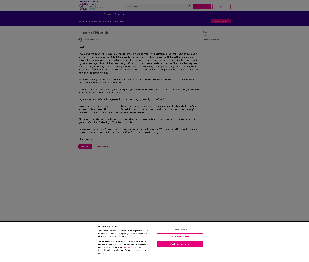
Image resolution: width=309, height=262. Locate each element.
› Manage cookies (179, 229)
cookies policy (128, 247)
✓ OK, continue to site (179, 244)
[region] (154, 241)
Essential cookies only (180, 237)
